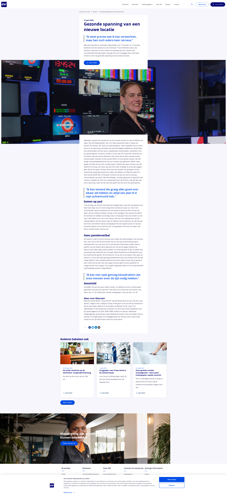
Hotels (63, 474)
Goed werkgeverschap (109, 474)
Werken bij (202, 4)
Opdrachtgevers (147, 4)
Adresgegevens (128, 474)
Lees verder (93, 63)
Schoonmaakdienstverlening (90, 474)
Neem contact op (69, 443)
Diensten (125, 4)
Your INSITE (219, 4)
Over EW (159, 4)
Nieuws (167, 4)
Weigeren (172, 485)
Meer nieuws (67, 402)
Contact (176, 4)
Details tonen (68, 492)
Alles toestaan (171, 479)
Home (88, 11)
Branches (135, 4)
